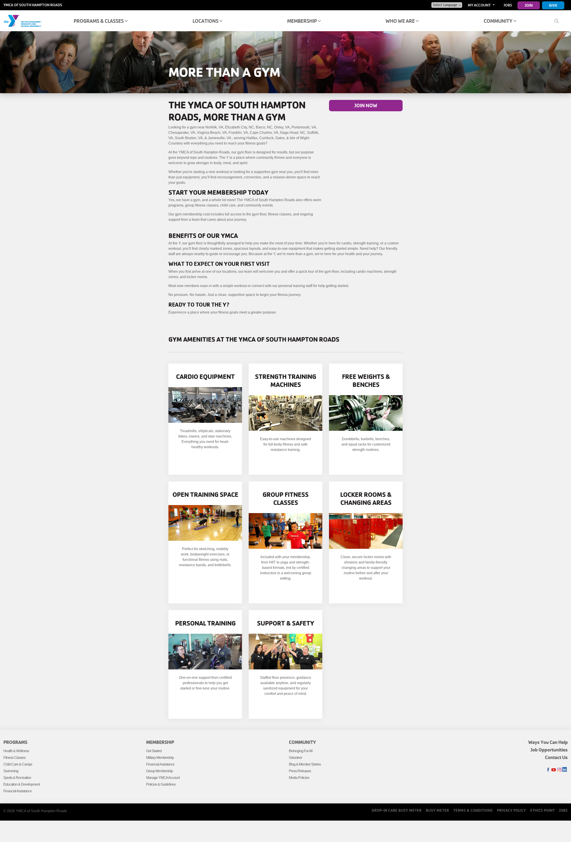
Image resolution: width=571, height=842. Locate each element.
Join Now (365, 105)
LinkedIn (565, 770)
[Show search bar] (558, 20)
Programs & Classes (99, 21)
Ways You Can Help (548, 742)
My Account (479, 5)
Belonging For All (300, 751)
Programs (15, 742)
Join (529, 5)
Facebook (548, 770)
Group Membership (159, 771)
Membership (302, 21)
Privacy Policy (511, 810)
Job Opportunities (549, 750)
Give (553, 5)
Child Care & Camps (17, 764)
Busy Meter (437, 810)
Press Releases (300, 771)
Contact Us (556, 757)
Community (498, 21)
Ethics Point (542, 810)
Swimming (10, 771)
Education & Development (21, 784)
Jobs (508, 5)
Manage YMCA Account (163, 778)
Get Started (153, 751)
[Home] (22, 20)
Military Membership (160, 757)
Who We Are (400, 21)
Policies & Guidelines (161, 784)
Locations (205, 21)
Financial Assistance (17, 791)
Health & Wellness (16, 751)
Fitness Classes (14, 757)
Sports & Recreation (17, 778)
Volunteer (295, 757)
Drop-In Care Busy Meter (397, 810)
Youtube (554, 770)
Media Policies (299, 778)
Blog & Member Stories (305, 764)
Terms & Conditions (473, 810)
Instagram (559, 770)
